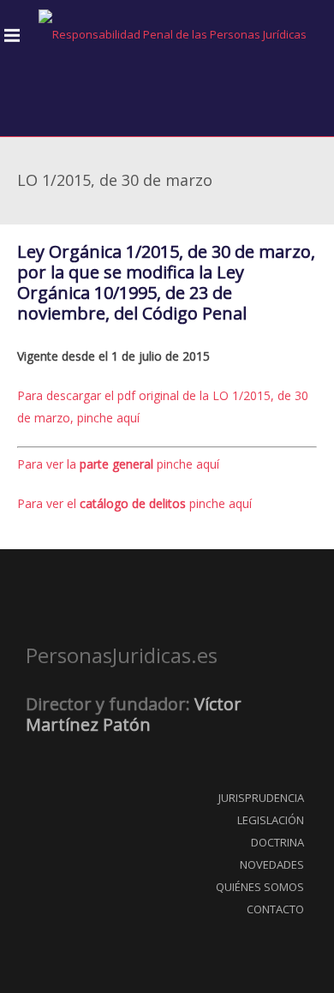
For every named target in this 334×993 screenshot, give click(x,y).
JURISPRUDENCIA (261, 797)
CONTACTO (275, 909)
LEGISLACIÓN (270, 820)
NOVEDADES (272, 864)
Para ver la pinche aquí (118, 464)
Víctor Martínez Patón (134, 714)
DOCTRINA (277, 842)
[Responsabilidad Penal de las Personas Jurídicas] (173, 34)
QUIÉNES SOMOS (260, 886)
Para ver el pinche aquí (134, 503)
